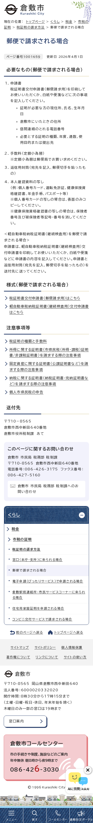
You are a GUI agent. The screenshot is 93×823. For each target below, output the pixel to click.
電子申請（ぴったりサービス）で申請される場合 (47, 581)
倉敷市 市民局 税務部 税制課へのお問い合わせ (48, 489)
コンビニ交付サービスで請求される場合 (42, 619)
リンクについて (47, 657)
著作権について (18, 657)
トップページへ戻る (68, 632)
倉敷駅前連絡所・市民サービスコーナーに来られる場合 (48, 595)
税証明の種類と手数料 (28, 341)
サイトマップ (19, 647)
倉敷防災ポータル (81, 819)
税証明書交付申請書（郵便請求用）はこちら (44, 298)
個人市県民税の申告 (26, 392)
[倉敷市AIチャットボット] (78, 781)
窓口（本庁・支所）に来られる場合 (37, 559)
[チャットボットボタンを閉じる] (88, 770)
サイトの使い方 (75, 657)
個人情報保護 (71, 647)
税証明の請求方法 (31, 27)
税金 (68, 21)
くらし (55, 21)
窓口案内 (16, 721)
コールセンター (58, 819)
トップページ (35, 21)
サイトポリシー (45, 647)
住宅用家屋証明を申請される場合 (38, 608)
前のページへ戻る (29, 632)
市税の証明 (22, 539)
